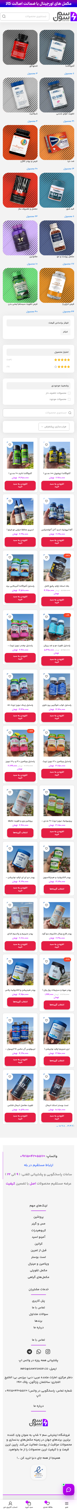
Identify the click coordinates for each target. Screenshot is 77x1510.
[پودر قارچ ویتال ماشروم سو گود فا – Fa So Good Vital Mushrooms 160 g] (56, 915)
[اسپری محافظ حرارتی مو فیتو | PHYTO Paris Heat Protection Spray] (20, 511)
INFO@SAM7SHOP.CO (34, 1369)
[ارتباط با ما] (68, 1489)
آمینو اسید (38, 1237)
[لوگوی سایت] (38, 3)
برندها (38, 1321)
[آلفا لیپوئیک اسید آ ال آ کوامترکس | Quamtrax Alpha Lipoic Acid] (56, 511)
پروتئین (38, 1217)
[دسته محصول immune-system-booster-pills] (38, 172)
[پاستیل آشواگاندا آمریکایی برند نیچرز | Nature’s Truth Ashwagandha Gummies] (20, 567)
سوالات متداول (38, 1314)
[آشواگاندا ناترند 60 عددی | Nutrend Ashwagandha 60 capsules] (20, 455)
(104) (9, 360)
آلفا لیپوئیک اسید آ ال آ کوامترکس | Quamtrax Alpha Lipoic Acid (56, 531)
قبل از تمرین (39, 1250)
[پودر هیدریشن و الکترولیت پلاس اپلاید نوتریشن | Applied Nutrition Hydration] (20, 971)
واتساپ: (39, 1156)
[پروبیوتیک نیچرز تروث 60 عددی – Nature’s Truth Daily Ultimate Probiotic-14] (56, 802)
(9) (8, 367)
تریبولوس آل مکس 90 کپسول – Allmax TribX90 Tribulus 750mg (20, 1050)
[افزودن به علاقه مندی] (46, 444)
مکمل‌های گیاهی (38, 1277)
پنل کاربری (38, 1301)
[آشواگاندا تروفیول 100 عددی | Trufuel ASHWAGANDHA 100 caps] (56, 455)
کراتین (39, 1244)
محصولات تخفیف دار (56, 393)
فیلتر (65, 332)
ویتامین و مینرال (38, 1264)
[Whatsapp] (38, 1351)
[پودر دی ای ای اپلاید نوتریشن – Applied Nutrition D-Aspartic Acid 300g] (20, 859)
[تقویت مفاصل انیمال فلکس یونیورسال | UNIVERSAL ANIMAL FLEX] (20, 1087)
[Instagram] (48, 1351)
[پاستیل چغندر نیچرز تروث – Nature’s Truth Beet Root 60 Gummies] (20, 627)
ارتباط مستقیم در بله (38, 1165)
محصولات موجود (57, 399)
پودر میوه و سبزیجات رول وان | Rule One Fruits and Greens (56, 991)
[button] (56, 485)
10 (60, 1126)
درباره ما (38, 1327)
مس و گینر (38, 1223)
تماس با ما (38, 1307)
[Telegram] (29, 1351)
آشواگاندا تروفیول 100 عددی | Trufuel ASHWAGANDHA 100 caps (56, 475)
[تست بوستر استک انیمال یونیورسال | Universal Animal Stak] (56, 1087)
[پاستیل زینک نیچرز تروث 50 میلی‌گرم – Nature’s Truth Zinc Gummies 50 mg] (20, 687)
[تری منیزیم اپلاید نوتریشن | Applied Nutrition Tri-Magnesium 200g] (56, 1030)
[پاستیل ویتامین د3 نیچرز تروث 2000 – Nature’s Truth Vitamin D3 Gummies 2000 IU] (56, 743)
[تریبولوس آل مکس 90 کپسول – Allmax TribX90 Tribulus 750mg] (20, 1030)
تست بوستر (38, 1257)
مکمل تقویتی (38, 1270)
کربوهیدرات (38, 1230)
